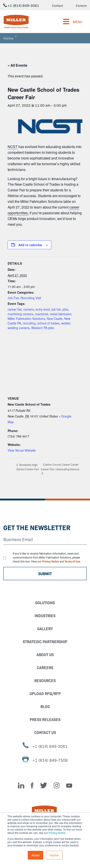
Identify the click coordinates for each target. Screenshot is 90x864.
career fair (15, 309)
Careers (81, 5)
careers (28, 309)
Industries (45, 615)
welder (65, 323)
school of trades (48, 323)
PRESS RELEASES (45, 719)
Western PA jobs (42, 328)
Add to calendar (30, 245)
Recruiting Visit (31, 298)
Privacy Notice (57, 833)
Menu (77, 21)
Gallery (45, 628)
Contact (57, 5)
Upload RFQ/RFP (45, 693)
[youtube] (69, 785)
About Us (45, 654)
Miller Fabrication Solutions (26, 318)
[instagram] (57, 785)
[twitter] (43, 785)
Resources (45, 680)
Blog (45, 706)
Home (8, 38)
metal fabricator (60, 314)
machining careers (20, 314)
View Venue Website (22, 450)
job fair (56, 309)
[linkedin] (21, 785)
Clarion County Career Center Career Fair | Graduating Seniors (60, 467)
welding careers (18, 328)
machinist (41, 314)
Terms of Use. (73, 561)
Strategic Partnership (45, 641)
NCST (12, 146)
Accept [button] (35, 855)
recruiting (29, 323)
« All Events (17, 65)
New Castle (54, 318)
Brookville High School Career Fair (27, 467)
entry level (43, 309)
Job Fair (13, 298)
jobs (65, 309)
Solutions (45, 602)
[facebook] (32, 785)
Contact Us (45, 732)
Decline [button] (54, 855)
